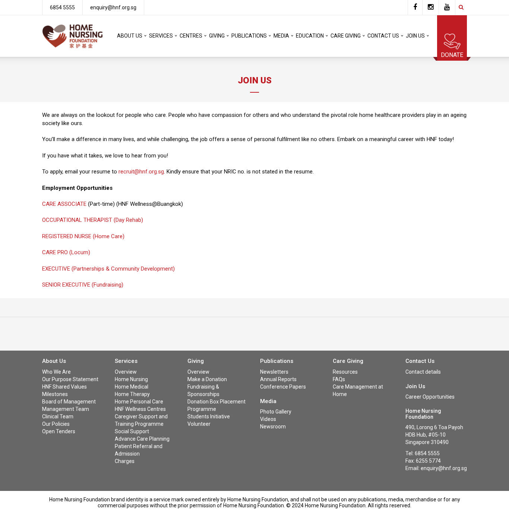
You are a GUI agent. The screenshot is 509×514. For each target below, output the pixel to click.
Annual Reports (278, 379)
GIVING (217, 36)
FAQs (339, 379)
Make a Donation (207, 379)
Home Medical (131, 387)
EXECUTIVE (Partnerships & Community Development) (108, 268)
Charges (125, 461)
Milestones (55, 394)
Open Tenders (58, 431)
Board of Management (69, 402)
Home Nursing (131, 379)
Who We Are (56, 372)
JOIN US (415, 36)
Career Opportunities (430, 397)
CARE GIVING (346, 36)
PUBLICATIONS (249, 36)
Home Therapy (132, 394)
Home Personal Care (139, 402)
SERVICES (161, 36)
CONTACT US (383, 36)
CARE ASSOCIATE (64, 204)
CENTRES (191, 36)
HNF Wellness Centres (140, 409)
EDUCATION (310, 36)
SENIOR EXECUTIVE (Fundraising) (82, 284)
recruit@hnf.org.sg (141, 171)
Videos (268, 419)
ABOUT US (129, 36)
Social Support (132, 431)
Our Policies (56, 424)
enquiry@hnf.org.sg (113, 7)
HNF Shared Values (64, 387)
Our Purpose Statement (70, 379)
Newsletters (274, 372)
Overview (126, 372)
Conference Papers (283, 387)
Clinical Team (57, 416)
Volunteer (199, 424)
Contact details (423, 372)
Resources (345, 372)
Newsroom (273, 427)
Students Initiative (208, 416)
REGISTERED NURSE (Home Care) (83, 236)
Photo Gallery (275, 412)
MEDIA (281, 36)
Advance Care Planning (142, 439)
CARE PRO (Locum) (66, 252)
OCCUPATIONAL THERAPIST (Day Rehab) (92, 220)
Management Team (65, 409)
